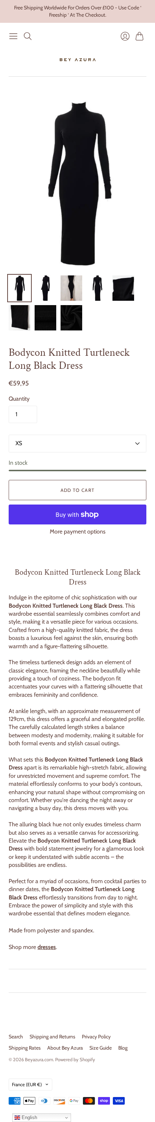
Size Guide (100, 1048)
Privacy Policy (96, 1036)
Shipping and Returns (52, 1036)
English (28, 1117)
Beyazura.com (39, 1059)
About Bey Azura (65, 1048)
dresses (46, 947)
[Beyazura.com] (77, 60)
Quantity (19, 398)
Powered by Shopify (75, 1059)
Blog (123, 1048)
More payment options (78, 531)
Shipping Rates (25, 1048)
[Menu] (13, 36)
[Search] (28, 36)
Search (16, 1036)
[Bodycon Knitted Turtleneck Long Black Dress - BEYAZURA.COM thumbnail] (19, 288)
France (27, 1084)
